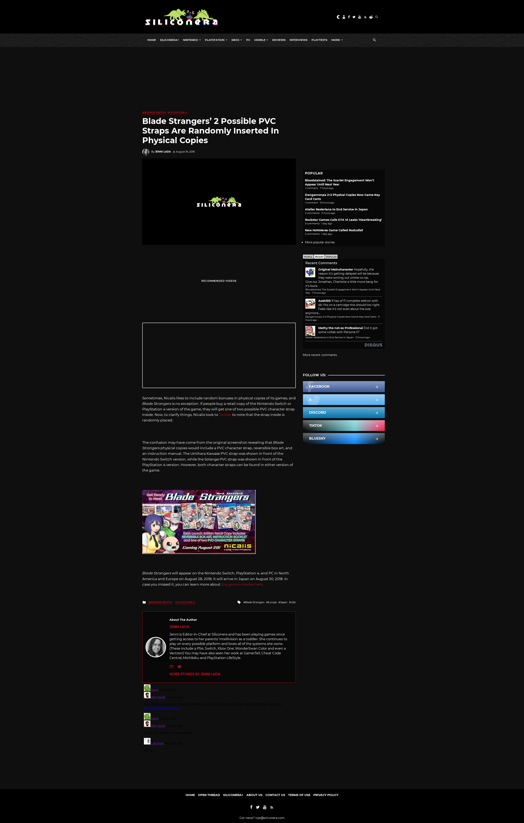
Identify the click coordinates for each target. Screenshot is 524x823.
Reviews (279, 40)
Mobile (259, 40)
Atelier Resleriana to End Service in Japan (336, 209)
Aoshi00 (324, 301)
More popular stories (320, 242)
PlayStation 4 (177, 112)
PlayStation (214, 40)
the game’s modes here (241, 584)
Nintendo (190, 40)
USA (293, 602)
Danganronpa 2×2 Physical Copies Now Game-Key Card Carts (340, 316)
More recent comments (320, 355)
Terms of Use (299, 795)
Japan (283, 602)
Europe (272, 602)
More (335, 40)
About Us (254, 795)
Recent (319, 257)
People (308, 257)
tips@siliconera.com (270, 818)
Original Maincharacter (335, 269)
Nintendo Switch (154, 112)
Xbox (235, 40)
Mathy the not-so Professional (340, 328)
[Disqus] (219, 734)
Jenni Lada (163, 151)
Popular (331, 257)
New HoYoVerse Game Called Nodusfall (334, 230)
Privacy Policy (325, 795)
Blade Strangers (254, 602)
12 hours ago (363, 337)
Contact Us (275, 795)
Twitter (225, 415)
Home (151, 40)
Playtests (319, 40)
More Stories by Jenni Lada (194, 674)
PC (248, 40)
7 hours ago (319, 292)
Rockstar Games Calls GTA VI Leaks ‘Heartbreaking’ (343, 220)
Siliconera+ (169, 40)
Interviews (298, 40)
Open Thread (209, 795)
